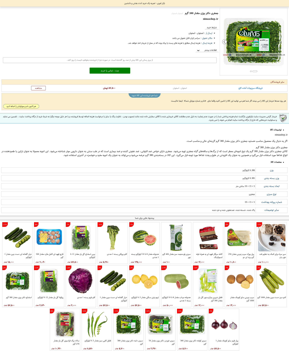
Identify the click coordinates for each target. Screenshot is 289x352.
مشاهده (38, 88)
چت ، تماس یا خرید (110, 70)
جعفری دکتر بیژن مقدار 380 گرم (231, 141)
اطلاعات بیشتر (206, 50)
